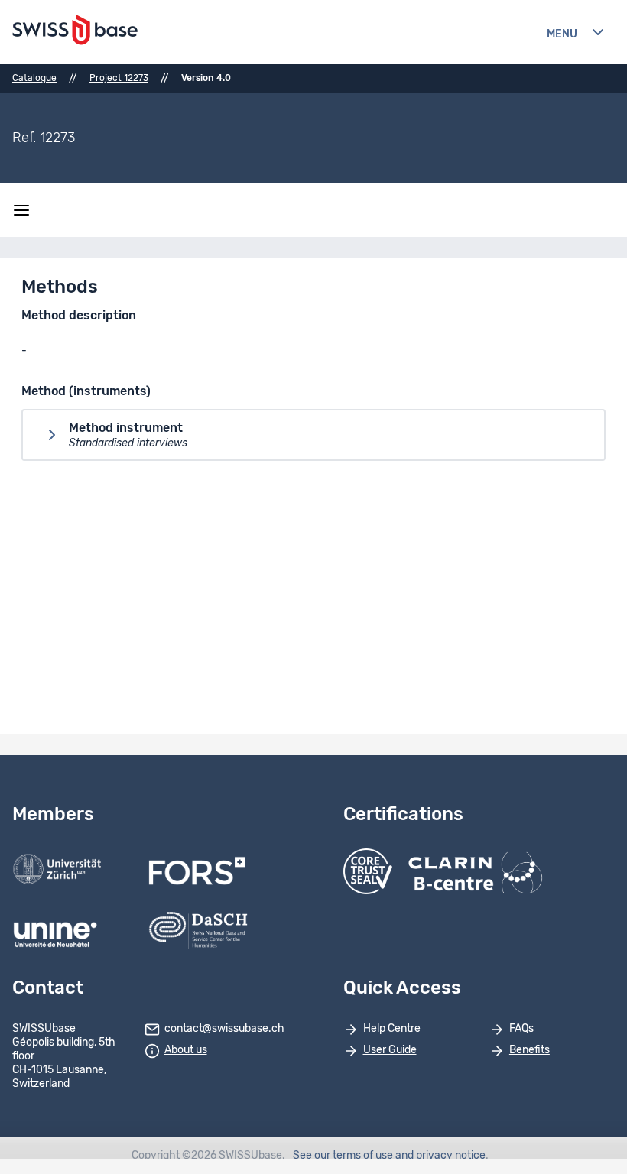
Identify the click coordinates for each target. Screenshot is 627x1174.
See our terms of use (343, 1155)
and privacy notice (440, 1155)
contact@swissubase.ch (224, 1028)
